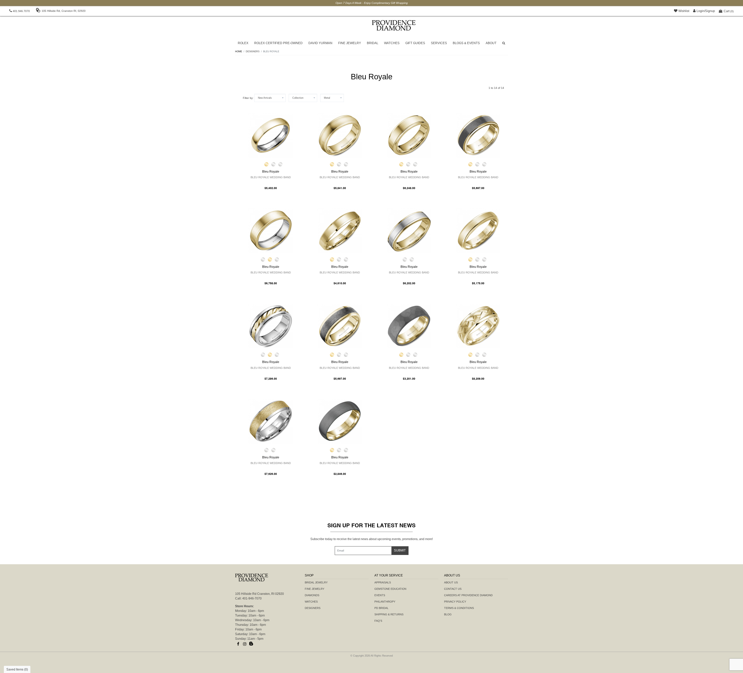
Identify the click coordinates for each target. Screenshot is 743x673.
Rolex (243, 43)
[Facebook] (238, 644)
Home (238, 51)
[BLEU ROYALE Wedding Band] (271, 135)
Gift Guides (415, 43)
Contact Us (452, 588)
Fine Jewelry (349, 43)
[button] (503, 43)
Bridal (372, 43)
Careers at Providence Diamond (468, 595)
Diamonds (312, 595)
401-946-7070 (252, 598)
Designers (312, 608)
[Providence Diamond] (393, 25)
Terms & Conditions (459, 608)
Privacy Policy (455, 601)
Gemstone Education (390, 588)
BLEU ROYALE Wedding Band (271, 177)
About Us (451, 582)
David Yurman (320, 43)
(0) (729, 11)
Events (379, 595)
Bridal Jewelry (316, 582)
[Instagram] (244, 644)
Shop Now (516, 2)
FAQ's (378, 620)
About (491, 43)
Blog (448, 614)
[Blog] (251, 644)
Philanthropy (384, 601)
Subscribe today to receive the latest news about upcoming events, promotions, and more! (371, 539)
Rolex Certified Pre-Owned (278, 43)
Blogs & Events (466, 43)
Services (439, 43)
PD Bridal (381, 608)
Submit (400, 550)
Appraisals (382, 582)
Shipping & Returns (388, 614)
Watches (392, 43)
